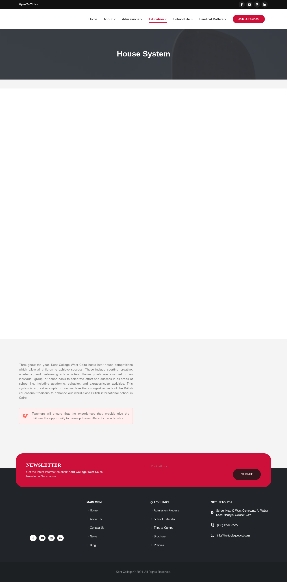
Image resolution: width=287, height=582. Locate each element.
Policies (159, 545)
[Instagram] (257, 4)
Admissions (130, 19)
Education (156, 19)
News (93, 536)
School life (181, 19)
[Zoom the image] (47, 503)
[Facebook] (242, 4)
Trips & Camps (163, 527)
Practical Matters (211, 19)
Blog (93, 545)
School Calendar (164, 519)
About (108, 19)
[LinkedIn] (264, 4)
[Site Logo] (39, 19)
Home (93, 19)
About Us (96, 519)
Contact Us (97, 527)
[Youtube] (249, 4)
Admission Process (166, 510)
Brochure (159, 536)
